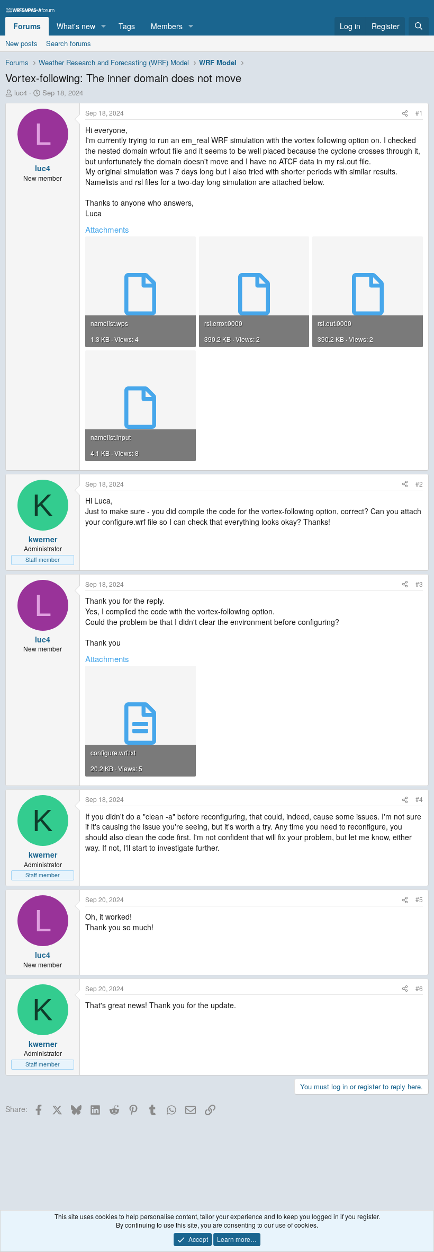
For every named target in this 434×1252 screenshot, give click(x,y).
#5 (419, 899)
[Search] (419, 26)
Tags (127, 26)
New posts (21, 43)
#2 (419, 483)
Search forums (68, 43)
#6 (419, 988)
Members (167, 26)
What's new (76, 26)
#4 (419, 799)
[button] (103, 26)
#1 (419, 112)
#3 (419, 583)
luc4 (20, 92)
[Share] (405, 113)
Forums (27, 26)
